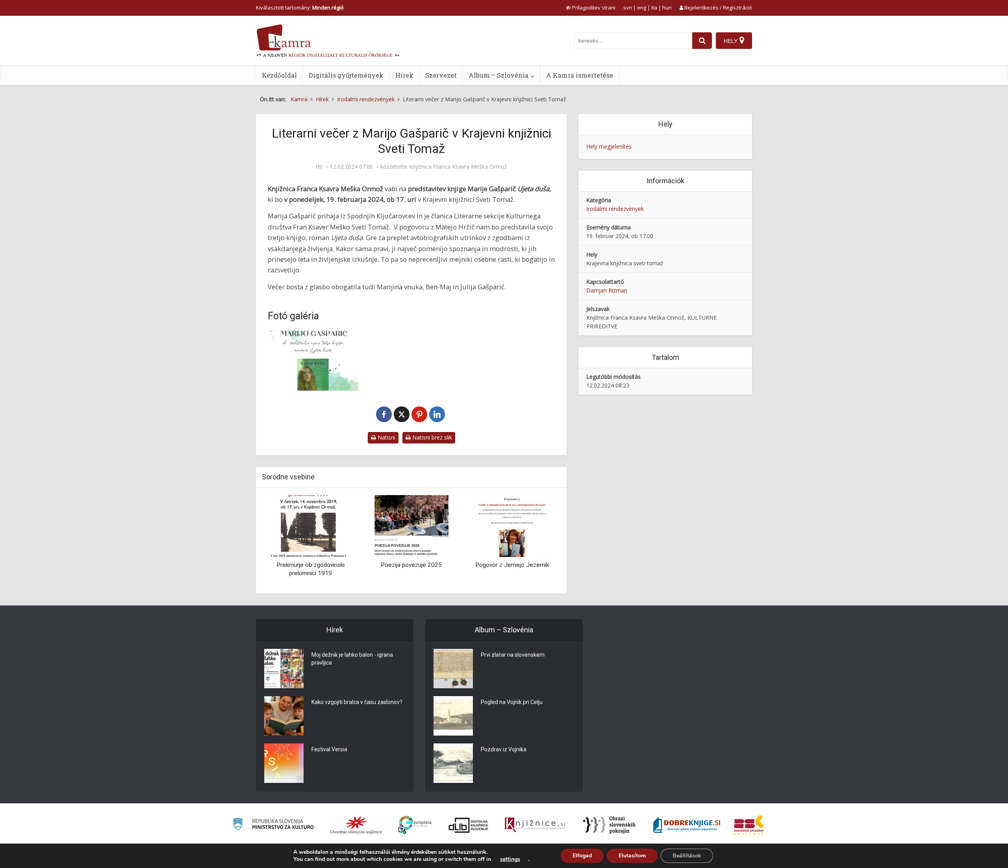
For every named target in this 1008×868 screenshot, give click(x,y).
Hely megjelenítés (609, 146)
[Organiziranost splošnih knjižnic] (356, 825)
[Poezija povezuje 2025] (411, 525)
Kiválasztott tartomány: (300, 7)
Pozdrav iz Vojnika (503, 749)
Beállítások (687, 855)
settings (510, 859)
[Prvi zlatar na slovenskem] (453, 668)
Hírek (404, 75)
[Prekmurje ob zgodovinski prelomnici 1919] (310, 525)
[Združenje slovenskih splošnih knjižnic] (534, 825)
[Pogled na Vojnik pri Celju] (453, 716)
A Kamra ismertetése (579, 75)
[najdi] (702, 40)
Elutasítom (632, 855)
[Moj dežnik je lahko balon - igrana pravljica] (284, 668)
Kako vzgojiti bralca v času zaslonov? (356, 702)
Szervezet (441, 75)
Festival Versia (329, 749)
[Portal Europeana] (415, 825)
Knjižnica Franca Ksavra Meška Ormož (458, 166)
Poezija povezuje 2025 (411, 564)
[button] (539, 541)
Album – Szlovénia (498, 75)
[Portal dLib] (468, 825)
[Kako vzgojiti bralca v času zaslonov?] (284, 716)
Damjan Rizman (606, 290)
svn (627, 7)
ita (654, 7)
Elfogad (582, 855)
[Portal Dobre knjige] (686, 825)
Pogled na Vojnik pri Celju (512, 702)
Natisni (385, 437)
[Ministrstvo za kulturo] (273, 825)
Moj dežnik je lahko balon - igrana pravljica (352, 659)
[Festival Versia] (284, 763)
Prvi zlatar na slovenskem (513, 655)
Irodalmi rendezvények (615, 208)
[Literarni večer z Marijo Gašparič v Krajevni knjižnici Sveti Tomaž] (313, 360)
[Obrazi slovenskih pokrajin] (609, 825)
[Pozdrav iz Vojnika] (453, 763)
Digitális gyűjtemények (346, 75)
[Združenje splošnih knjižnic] (748, 825)
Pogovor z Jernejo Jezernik (512, 564)
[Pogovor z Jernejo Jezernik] (512, 525)
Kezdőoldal (279, 75)
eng (641, 7)
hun (667, 7)
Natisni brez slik (431, 437)
